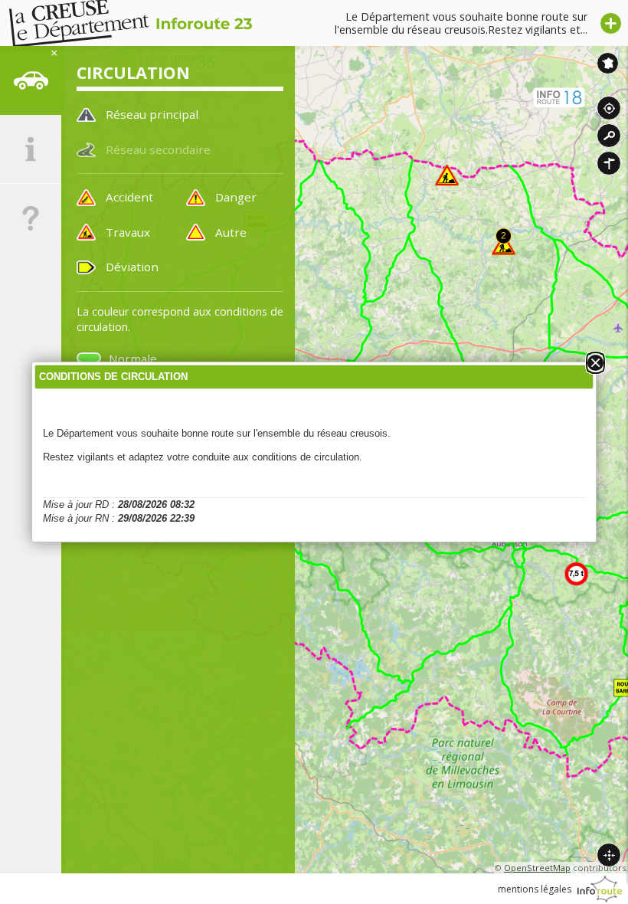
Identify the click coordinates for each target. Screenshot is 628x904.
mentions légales (534, 889)
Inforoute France (608, 63)
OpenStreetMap (537, 867)
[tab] (30, 80)
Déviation (132, 266)
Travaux (128, 232)
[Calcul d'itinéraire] (609, 163)
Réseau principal (152, 114)
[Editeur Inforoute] (599, 889)
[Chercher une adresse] (609, 135)
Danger (236, 197)
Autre (231, 232)
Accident (129, 197)
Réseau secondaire (158, 149)
